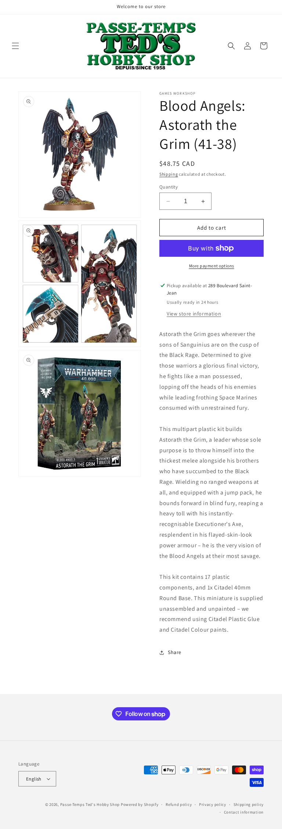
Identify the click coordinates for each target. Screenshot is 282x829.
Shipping (168, 174)
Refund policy (179, 804)
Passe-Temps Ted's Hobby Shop (90, 804)
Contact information (244, 812)
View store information (194, 313)
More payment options (211, 266)
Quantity (168, 187)
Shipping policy (249, 804)
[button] (15, 46)
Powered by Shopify (140, 804)
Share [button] (174, 652)
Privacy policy (212, 804)
